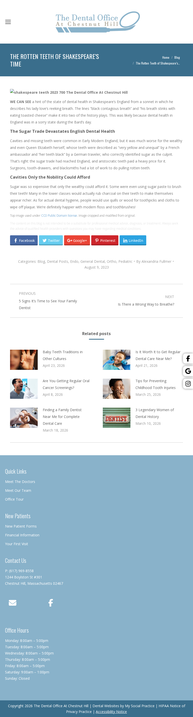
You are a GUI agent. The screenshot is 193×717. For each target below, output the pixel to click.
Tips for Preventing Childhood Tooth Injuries (155, 384)
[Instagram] (188, 384)
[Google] (188, 371)
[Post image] (24, 360)
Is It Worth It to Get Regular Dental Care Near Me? (157, 355)
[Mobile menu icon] (8, 22)
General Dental (92, 261)
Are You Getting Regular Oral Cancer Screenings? (66, 384)
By (153, 261)
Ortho (111, 261)
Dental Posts (57, 261)
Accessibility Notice (111, 711)
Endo (74, 261)
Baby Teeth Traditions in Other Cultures (63, 355)
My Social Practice (139, 705)
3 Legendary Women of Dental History (154, 413)
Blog (41, 261)
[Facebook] (188, 358)
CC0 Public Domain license (59, 215)
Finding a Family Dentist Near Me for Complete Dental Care (62, 416)
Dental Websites (105, 705)
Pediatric (125, 261)
